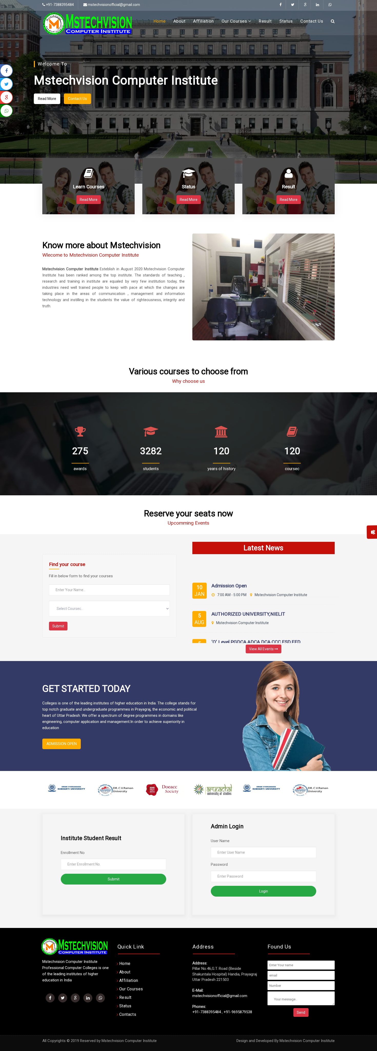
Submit (58, 626)
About (179, 21)
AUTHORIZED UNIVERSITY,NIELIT (248, 595)
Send (301, 1012)
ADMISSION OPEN (61, 743)
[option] (66, 790)
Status (286, 21)
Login (263, 891)
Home (160, 21)
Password (219, 864)
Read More (294, 103)
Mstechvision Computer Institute (307, 1040)
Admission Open (229, 567)
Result (265, 21)
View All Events (261, 649)
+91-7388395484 (206, 1012)
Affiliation (203, 21)
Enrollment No (73, 852)
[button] (17, 98)
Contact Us (311, 21)
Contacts (127, 1014)
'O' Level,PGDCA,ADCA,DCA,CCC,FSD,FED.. (257, 623)
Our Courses (235, 21)
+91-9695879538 (238, 1012)
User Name (220, 841)
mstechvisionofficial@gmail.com (113, 5)
